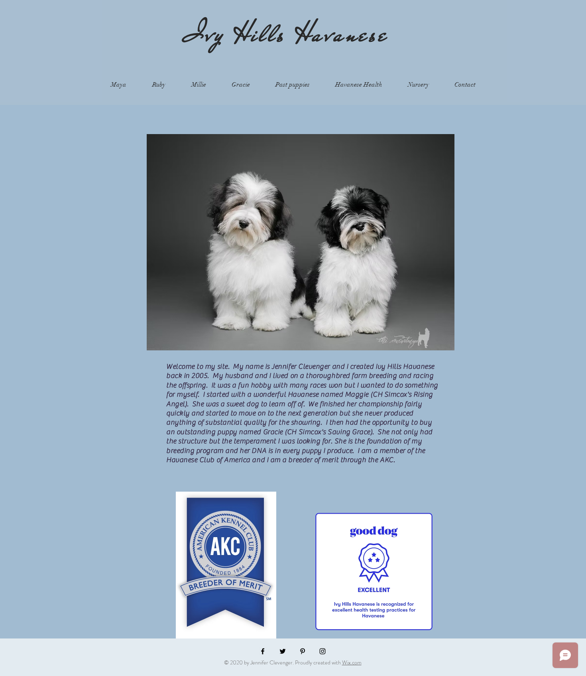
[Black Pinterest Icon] (303, 651)
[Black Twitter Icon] (283, 651)
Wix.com (352, 662)
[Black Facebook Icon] (263, 651)
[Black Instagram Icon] (322, 651)
